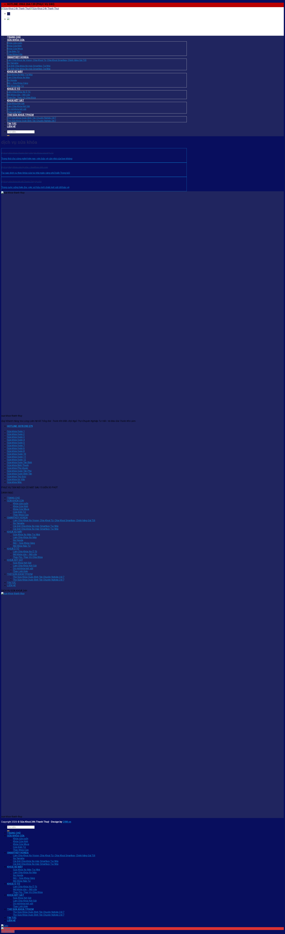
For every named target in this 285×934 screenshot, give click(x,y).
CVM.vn (67, 821)
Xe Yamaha (12, 63)
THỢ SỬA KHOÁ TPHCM (20, 114)
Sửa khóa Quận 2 (16, 434)
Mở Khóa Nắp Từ (15, 86)
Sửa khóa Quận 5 (16, 442)
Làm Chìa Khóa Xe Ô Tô (18, 92)
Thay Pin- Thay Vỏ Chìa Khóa (21, 97)
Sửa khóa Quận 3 (16, 437)
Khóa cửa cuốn (14, 43)
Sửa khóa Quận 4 (16, 439)
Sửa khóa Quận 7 (16, 445)
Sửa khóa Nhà (14, 482)
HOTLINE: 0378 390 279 (20, 426)
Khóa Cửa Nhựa (15, 48)
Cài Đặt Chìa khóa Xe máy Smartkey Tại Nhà (28, 66)
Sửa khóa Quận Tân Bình (19, 462)
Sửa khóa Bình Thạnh (18, 465)
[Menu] (8, 13)
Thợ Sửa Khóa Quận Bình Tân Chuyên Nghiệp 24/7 (31, 118)
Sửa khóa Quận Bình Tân (19, 473)
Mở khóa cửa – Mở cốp (18, 94)
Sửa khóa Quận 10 (16, 454)
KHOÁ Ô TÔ (13, 88)
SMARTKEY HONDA (18, 57)
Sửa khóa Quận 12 (16, 459)
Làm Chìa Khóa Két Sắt (18, 106)
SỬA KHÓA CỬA (15, 40)
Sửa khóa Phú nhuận (17, 468)
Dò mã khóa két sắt (16, 109)
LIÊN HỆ (11, 126)
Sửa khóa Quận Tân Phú (19, 471)
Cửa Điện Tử (13, 51)
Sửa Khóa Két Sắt (15, 103)
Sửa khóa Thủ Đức (16, 476)
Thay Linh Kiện (14, 112)
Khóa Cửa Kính (14, 45)
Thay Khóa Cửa (14, 54)
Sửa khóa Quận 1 (16, 431)
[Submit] (8, 135)
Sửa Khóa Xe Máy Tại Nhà (20, 74)
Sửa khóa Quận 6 (16, 448)
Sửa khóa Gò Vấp (16, 479)
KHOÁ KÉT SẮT (15, 100)
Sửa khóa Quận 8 (16, 451)
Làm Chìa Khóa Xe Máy (18, 77)
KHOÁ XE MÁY (15, 71)
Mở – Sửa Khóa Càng (17, 83)
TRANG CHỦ (14, 37)
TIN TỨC (11, 123)
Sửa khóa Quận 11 (16, 456)
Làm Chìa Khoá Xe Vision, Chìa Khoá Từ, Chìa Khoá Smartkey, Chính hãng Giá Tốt (46, 60)
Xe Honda (12, 80)
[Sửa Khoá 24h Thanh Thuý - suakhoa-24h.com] (30, 8)
